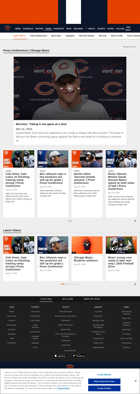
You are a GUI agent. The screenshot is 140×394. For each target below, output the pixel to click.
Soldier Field (98, 343)
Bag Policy (98, 316)
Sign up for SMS (126, 338)
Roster (11, 312)
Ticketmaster (65, 341)
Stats (11, 338)
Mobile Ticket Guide (65, 325)
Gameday (98, 307)
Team (11, 307)
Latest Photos (35, 316)
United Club (65, 345)
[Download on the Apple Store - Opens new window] (60, 356)
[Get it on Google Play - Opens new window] (79, 357)
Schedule (11, 329)
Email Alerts (126, 330)
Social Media (126, 343)
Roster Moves (35, 332)
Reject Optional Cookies (104, 381)
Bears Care (126, 318)
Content (35, 307)
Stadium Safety (98, 347)
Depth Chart (11, 316)
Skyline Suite (65, 329)
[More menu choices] (86, 28)
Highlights (35, 343)
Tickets (65, 307)
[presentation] (136, 221)
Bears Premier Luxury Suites (65, 316)
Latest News (35, 312)
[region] (70, 381)
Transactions (11, 343)
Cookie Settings (104, 374)
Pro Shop (126, 334)
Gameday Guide (98, 320)
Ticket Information (65, 312)
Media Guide (11, 325)
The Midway (65, 320)
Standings (11, 334)
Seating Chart (98, 338)
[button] (61, 88)
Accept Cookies (104, 388)
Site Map (126, 347)
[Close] (136, 381)
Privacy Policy (51, 388)
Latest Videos (35, 320)
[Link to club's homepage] (7, 28)
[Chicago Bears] (70, 368)
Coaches (11, 320)
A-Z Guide (98, 312)
